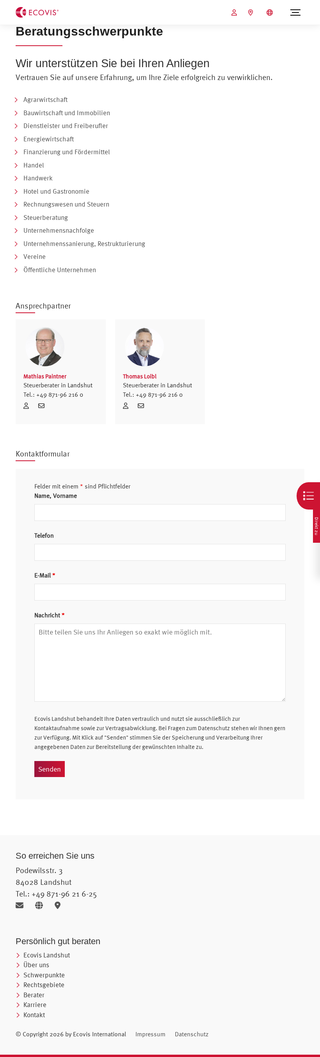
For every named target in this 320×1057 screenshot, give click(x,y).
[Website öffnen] (42, 905)
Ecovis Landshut (46, 955)
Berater (33, 994)
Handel (33, 165)
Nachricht (49, 615)
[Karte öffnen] (59, 905)
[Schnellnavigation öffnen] (308, 496)
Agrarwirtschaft (45, 99)
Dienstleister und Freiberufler (65, 125)
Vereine (34, 256)
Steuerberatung (45, 217)
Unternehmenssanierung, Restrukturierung (84, 243)
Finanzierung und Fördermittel (66, 151)
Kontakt (34, 1014)
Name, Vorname (55, 495)
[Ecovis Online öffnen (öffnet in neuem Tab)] (235, 12)
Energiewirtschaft (48, 139)
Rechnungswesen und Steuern (66, 204)
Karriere (34, 1004)
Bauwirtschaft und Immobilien (66, 112)
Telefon (44, 535)
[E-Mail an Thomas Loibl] (143, 405)
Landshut (80, 385)
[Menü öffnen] (295, 12)
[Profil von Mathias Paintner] (60, 346)
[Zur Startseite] (37, 11)
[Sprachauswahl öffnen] (270, 12)
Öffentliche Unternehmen (59, 269)
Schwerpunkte (44, 975)
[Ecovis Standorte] (251, 12)
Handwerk (38, 178)
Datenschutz (191, 1033)
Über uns (36, 964)
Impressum (150, 1033)
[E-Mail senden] (22, 905)
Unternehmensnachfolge (58, 230)
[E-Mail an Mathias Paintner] (43, 405)
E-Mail (44, 575)
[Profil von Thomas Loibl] (160, 346)
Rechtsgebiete (43, 984)
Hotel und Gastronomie (56, 191)
